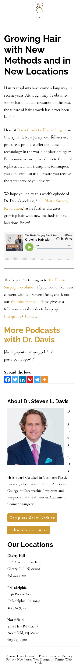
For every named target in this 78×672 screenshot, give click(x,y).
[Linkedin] (22, 379)
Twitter (30, 316)
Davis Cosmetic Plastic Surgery (42, 130)
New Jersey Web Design (33, 659)
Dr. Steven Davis (39, 8)
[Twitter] (15, 379)
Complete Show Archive (32, 517)
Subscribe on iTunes (28, 530)
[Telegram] (37, 379)
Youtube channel (24, 301)
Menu (39, 18)
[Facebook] (7, 379)
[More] (44, 379)
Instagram (12, 316)
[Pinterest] (30, 379)
